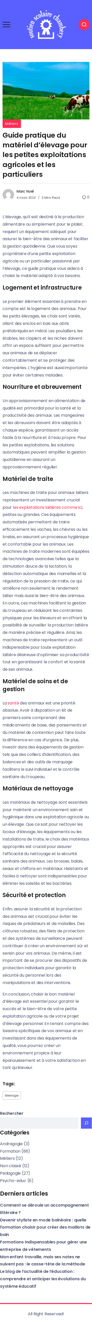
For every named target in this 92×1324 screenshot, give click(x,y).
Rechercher (12, 1113)
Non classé (10, 1166)
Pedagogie (10, 1173)
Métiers (11, 124)
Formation (10, 1151)
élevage (12, 1095)
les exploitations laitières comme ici (47, 507)
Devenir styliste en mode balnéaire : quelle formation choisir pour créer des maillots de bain (45, 1227)
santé (13, 703)
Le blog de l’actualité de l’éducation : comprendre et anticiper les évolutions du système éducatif (43, 1278)
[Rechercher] (86, 1123)
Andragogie (11, 1144)
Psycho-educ (13, 1181)
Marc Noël (25, 191)
